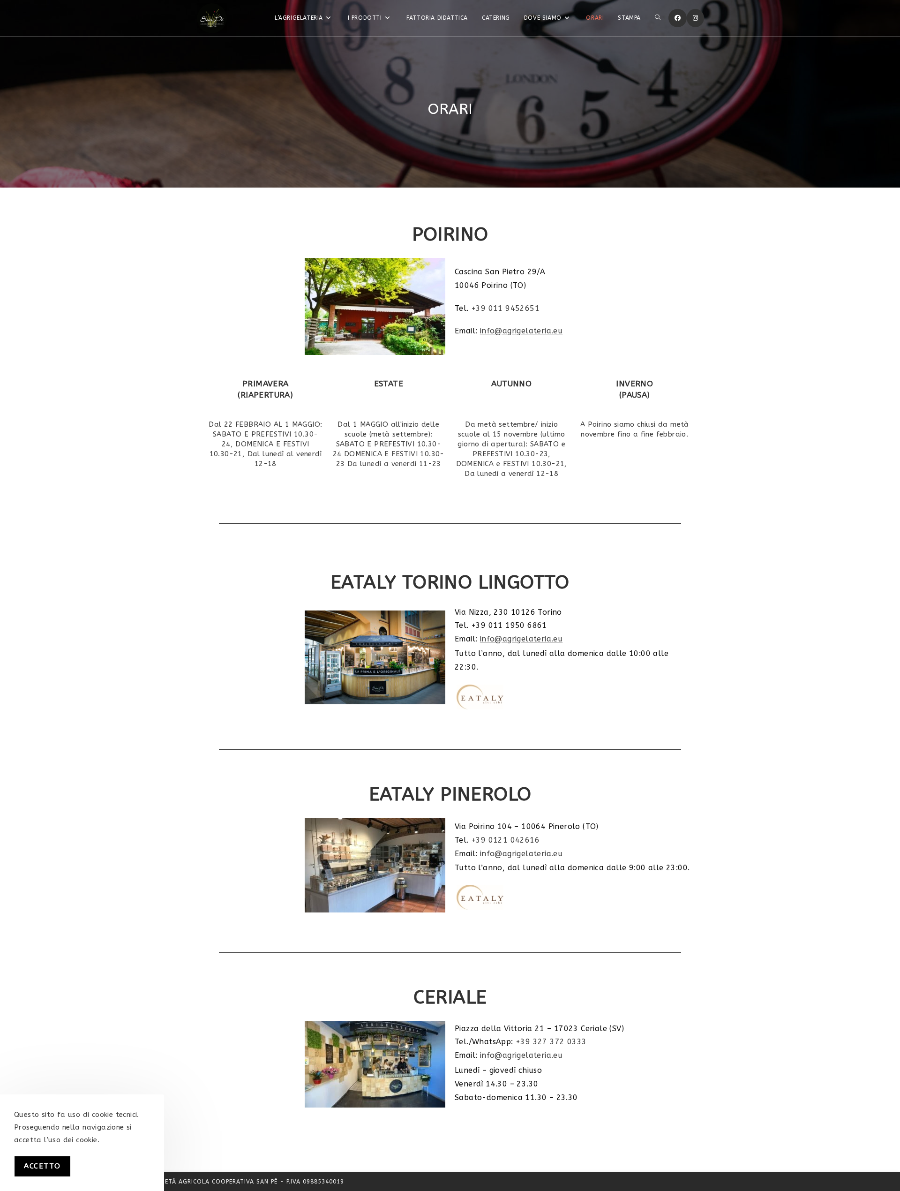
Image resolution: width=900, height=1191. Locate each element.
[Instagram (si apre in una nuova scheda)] (695, 18)
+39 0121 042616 (505, 840)
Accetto (42, 1166)
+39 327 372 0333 (551, 1041)
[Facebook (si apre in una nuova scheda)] (677, 18)
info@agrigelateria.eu (521, 330)
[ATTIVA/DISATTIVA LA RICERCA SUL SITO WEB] (658, 18)
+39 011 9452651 (505, 308)
